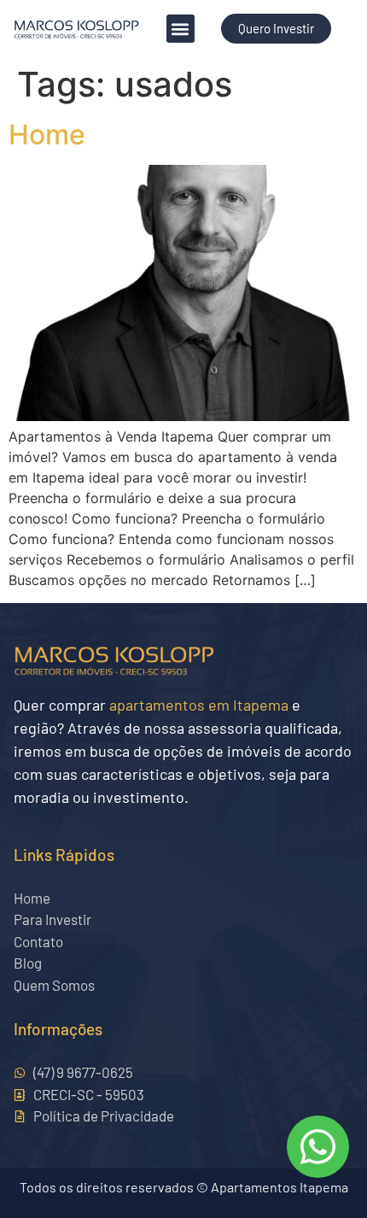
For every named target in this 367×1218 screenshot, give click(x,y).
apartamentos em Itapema (198, 704)
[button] (180, 29)
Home (47, 134)
